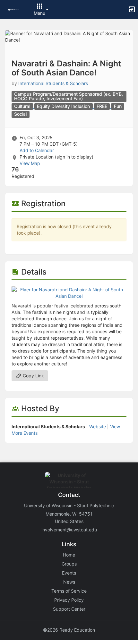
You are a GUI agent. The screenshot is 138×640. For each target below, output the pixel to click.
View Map (30, 163)
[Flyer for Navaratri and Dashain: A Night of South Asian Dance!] (69, 292)
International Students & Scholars (53, 83)
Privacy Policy (69, 600)
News (69, 582)
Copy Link (33, 375)
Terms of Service (69, 591)
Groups (69, 564)
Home (69, 555)
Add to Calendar (37, 150)
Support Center (69, 609)
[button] (13, 9)
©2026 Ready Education (69, 630)
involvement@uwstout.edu (69, 529)
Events (69, 573)
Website (97, 426)
